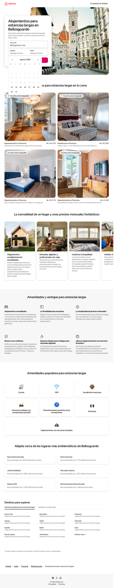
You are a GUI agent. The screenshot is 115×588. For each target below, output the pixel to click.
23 (12, 87)
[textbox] (18, 53)
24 (16, 87)
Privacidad (52, 584)
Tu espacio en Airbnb (98, 3)
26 (25, 87)
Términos (61, 584)
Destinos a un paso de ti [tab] (47, 507)
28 (34, 87)
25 (21, 87)
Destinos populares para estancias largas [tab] (19, 507)
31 (16, 92)
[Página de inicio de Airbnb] (10, 3)
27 (29, 87)
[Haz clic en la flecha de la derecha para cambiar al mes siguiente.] (38, 59)
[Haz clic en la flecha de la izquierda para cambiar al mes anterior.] (12, 59)
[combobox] (28, 45)
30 (12, 92)
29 (38, 87)
